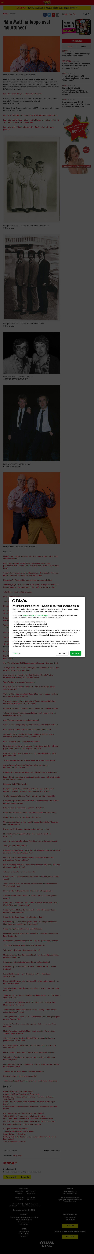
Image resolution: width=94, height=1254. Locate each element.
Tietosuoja (16, 653)
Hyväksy (75, 653)
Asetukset (62, 653)
